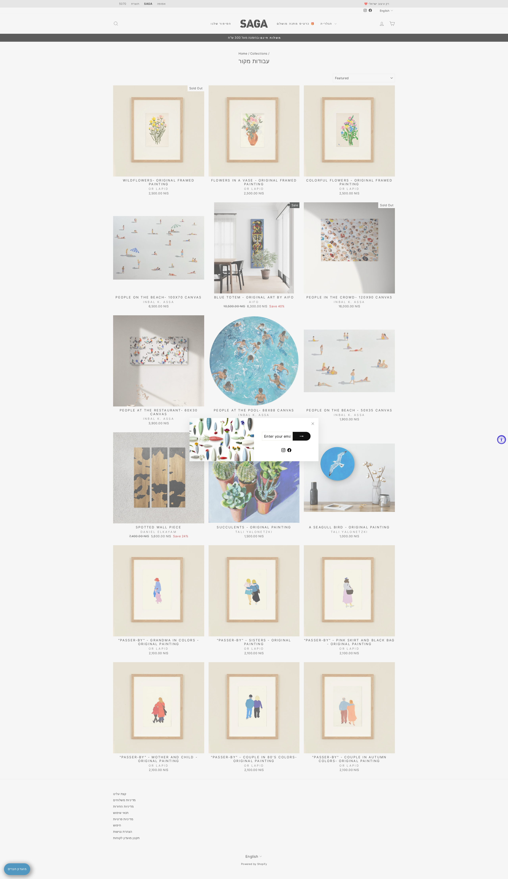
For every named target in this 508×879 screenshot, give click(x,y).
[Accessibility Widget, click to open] (501, 439)
